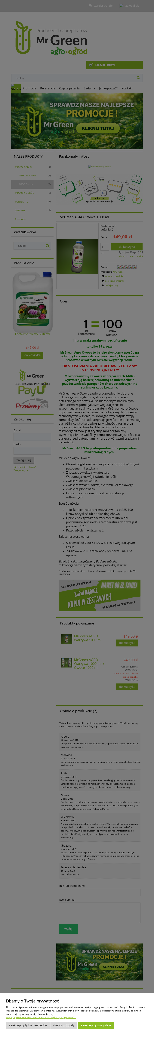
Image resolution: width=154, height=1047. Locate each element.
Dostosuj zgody (64, 1025)
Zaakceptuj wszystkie (96, 1025)
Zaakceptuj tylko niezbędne (28, 1025)
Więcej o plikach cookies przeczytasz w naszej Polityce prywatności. (41, 1017)
